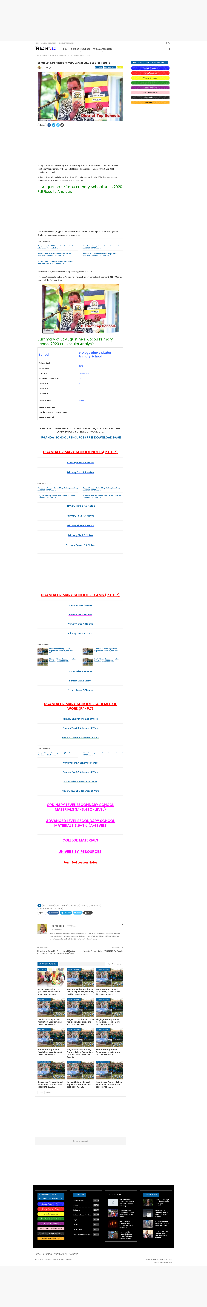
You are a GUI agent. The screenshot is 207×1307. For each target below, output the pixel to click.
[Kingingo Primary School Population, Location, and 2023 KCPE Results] (109, 1007)
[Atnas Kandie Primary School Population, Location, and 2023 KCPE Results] (88, 651)
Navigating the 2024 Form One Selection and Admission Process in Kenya (56, 247)
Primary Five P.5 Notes (80, 525)
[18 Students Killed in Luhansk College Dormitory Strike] (148, 1224)
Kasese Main (73, 905)
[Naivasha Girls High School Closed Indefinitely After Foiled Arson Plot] (113, 1213)
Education (42, 969)
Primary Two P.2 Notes (80, 472)
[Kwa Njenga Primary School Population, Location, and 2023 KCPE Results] (109, 1070)
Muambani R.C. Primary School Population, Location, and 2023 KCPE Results (55, 262)
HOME (37, 43)
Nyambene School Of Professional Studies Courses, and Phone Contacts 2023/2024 (56, 952)
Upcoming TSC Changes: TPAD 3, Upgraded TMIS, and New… (161, 1213)
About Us (63, 1259)
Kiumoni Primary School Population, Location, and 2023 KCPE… (62, 660)
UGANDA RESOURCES (48, 43)
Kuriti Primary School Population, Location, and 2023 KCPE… (106, 660)
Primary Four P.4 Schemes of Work (80, 762)
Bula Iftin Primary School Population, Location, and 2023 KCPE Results (102, 247)
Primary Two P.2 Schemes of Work (80, 728)
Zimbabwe (76, 1210)
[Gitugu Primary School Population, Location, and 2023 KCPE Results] (109, 977)
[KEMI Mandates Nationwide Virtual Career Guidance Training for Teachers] (113, 1202)
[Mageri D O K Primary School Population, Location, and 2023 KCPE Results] (80, 1007)
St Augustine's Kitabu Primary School (50, 908)
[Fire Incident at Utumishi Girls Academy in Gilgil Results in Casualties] (113, 1224)
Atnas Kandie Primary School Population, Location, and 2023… (106, 650)
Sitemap (69, 1259)
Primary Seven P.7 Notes (80, 545)
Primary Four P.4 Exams (80, 633)
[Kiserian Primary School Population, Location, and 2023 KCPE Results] (51, 1007)
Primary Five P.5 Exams (80, 671)
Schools (75, 1205)
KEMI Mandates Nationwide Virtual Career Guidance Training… (126, 1203)
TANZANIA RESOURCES (66, 43)
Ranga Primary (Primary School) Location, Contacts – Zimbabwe (55, 754)
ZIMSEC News (77, 1230)
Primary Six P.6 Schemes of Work (80, 781)
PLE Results (98, 67)
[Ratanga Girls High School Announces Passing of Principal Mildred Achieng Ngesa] (148, 1202)
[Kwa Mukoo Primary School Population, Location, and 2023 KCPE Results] (42, 651)
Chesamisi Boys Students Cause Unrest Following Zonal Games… (125, 1235)
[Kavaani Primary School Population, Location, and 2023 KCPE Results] (80, 1070)
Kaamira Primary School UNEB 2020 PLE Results (103, 951)
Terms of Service (167, 1259)
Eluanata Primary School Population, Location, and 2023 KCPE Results (102, 497)
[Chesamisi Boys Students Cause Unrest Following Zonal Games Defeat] (113, 1235)
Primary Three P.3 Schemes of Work (80, 737)
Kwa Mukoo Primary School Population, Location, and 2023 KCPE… (61, 651)
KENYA (37, 1254)
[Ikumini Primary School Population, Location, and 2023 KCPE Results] (51, 1037)
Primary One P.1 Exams (80, 605)
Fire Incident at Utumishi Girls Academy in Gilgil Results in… (126, 1224)
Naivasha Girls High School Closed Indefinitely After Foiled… (126, 1213)
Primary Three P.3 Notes (80, 506)
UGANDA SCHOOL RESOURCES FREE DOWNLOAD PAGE (81, 437)
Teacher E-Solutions (166, 1262)
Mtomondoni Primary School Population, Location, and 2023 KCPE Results (54, 255)
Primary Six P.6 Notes (80, 535)
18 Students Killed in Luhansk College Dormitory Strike (162, 1223)
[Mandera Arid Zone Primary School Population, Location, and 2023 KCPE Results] (80, 977)
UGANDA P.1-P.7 (60, 1254)
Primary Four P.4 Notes (80, 515)
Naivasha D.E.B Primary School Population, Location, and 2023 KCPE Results (100, 255)
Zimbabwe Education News (82, 1215)
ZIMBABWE (47, 1254)
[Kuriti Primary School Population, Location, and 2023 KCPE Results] (88, 662)
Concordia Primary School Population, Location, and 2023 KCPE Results (57, 489)
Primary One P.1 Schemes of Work (80, 718)
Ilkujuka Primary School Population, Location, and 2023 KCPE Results (56, 497)
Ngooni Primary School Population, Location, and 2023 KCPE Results (101, 489)
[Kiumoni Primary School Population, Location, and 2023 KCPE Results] (42, 662)
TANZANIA (73, 1254)
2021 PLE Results (62, 905)
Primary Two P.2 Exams (80, 614)
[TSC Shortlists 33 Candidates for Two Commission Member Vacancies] (148, 1234)
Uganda (120, 67)
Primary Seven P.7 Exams (80, 690)
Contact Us (148, 1259)
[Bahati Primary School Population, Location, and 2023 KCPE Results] (109, 1037)
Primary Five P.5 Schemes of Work (80, 772)
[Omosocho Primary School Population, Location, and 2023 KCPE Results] (51, 1070)
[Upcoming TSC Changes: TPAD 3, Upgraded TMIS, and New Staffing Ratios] (148, 1213)
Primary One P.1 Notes (80, 462)
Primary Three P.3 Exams (80, 624)
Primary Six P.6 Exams (80, 680)
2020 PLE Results (48, 905)
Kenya (75, 1220)
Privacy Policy (157, 1259)
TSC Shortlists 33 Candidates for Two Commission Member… (161, 1234)
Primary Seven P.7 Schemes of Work (80, 791)
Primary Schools (109, 67)
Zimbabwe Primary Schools (82, 1234)
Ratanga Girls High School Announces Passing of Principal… (162, 1203)
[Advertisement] (103, 20)
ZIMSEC (75, 1225)
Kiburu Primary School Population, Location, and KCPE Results (103, 754)
